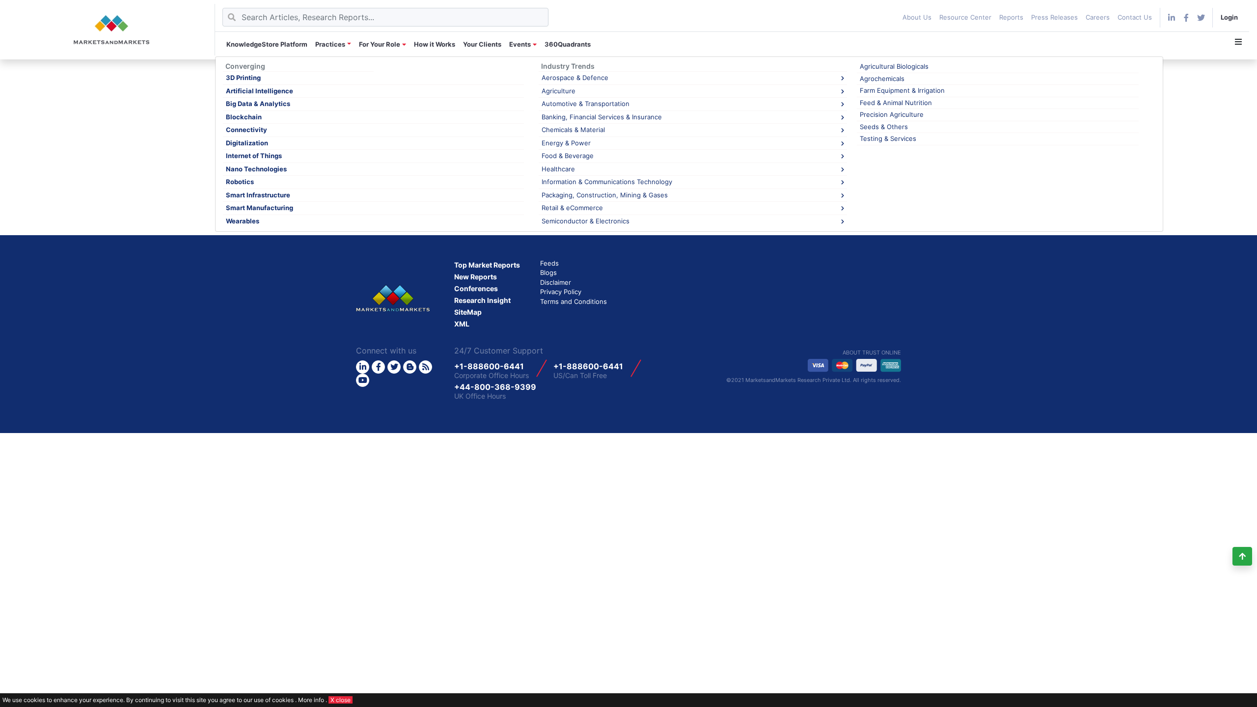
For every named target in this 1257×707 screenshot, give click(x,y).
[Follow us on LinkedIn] (362, 367)
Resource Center (965, 17)
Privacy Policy (560, 292)
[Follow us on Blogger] (409, 367)
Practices (330, 44)
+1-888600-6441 (489, 366)
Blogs (548, 272)
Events (520, 44)
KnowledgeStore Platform (266, 44)
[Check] (1171, 17)
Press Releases (1054, 17)
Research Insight (482, 300)
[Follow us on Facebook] (1186, 17)
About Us (916, 17)
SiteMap (468, 312)
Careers (1098, 17)
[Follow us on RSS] (425, 367)
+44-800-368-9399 (495, 387)
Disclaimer (555, 282)
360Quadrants (568, 44)
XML (461, 324)
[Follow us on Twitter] (394, 367)
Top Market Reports (487, 265)
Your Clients (482, 44)
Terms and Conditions (573, 301)
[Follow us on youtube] (362, 380)
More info (311, 700)
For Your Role (379, 44)
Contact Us (1135, 17)
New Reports (475, 276)
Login (1229, 17)
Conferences (476, 288)
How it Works (434, 44)
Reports (1011, 17)
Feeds (549, 263)
